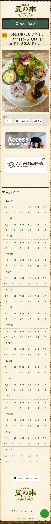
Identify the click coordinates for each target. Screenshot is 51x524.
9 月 (29, 224)
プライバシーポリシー (18, 511)
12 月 (6, 224)
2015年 (9, 396)
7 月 (45, 207)
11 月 (14, 224)
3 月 (29, 212)
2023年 (9, 254)
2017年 (9, 360)
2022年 (9, 271)
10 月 (21, 224)
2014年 (9, 414)
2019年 (9, 325)
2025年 (9, 218)
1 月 (45, 212)
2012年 (9, 449)
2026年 (9, 200)
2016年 (9, 378)
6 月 (6, 212)
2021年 (9, 289)
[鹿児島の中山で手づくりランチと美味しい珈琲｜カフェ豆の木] (25, 10)
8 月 (37, 207)
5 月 (14, 212)
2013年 (9, 432)
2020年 (9, 307)
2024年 (9, 236)
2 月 (37, 212)
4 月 (21, 212)
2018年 (9, 343)
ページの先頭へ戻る (27, 478)
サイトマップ (36, 511)
